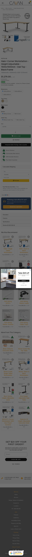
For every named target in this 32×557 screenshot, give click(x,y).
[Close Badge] (23, 551)
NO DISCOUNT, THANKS (23, 285)
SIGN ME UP (24, 280)
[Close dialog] (30, 270)
